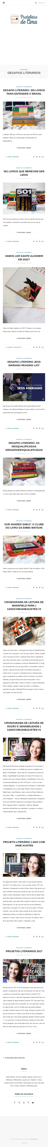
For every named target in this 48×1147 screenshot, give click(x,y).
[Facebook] (33, 157)
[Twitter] (37, 157)
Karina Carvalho (14, 347)
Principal (24, 1143)
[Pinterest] (39, 157)
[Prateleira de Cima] (24, 19)
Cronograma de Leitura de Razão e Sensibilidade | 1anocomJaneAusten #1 (24, 726)
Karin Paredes (13, 157)
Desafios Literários (24, 86)
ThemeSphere (34, 1139)
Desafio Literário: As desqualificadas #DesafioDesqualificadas (24, 446)
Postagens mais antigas (15, 1058)
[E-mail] (42, 157)
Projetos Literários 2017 (24, 951)
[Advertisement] (24, 49)
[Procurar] (36, 3)
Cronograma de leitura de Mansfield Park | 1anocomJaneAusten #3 (24, 605)
